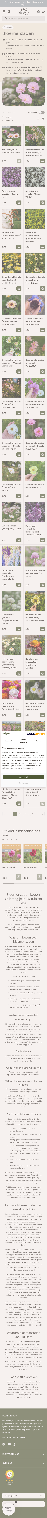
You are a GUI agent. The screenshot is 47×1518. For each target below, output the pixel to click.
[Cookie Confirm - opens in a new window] (36, 733)
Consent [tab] (8, 741)
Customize (23, 783)
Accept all (23, 777)
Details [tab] (38, 741)
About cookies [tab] (23, 741)
